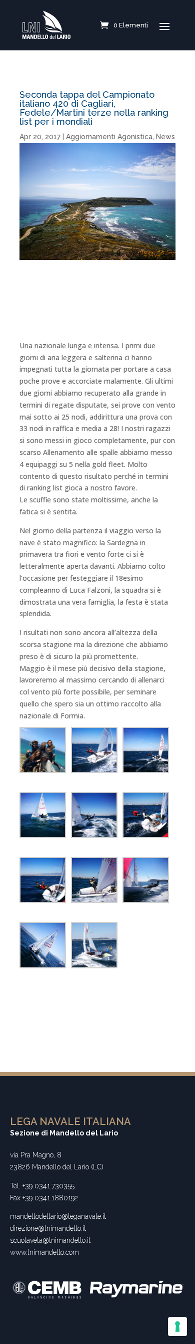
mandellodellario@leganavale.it (58, 1216)
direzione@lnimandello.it (48, 1228)
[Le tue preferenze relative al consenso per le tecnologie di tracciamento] (177, 1326)
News (165, 137)
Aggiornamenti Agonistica (109, 137)
